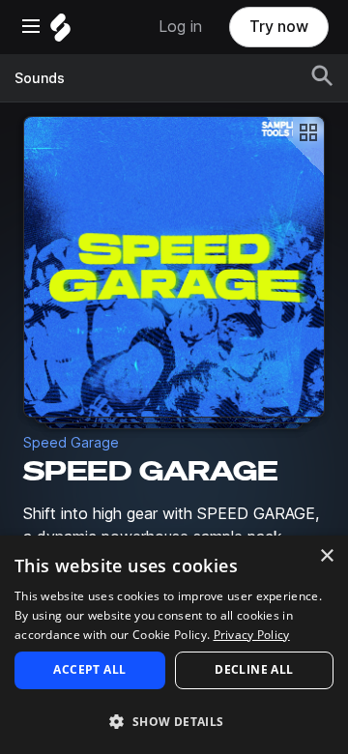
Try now (278, 26)
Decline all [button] (254, 669)
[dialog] (174, 645)
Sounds (39, 78)
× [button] (326, 556)
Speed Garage (71, 442)
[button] (174, 721)
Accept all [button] (89, 669)
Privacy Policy (252, 634)
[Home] (60, 32)
